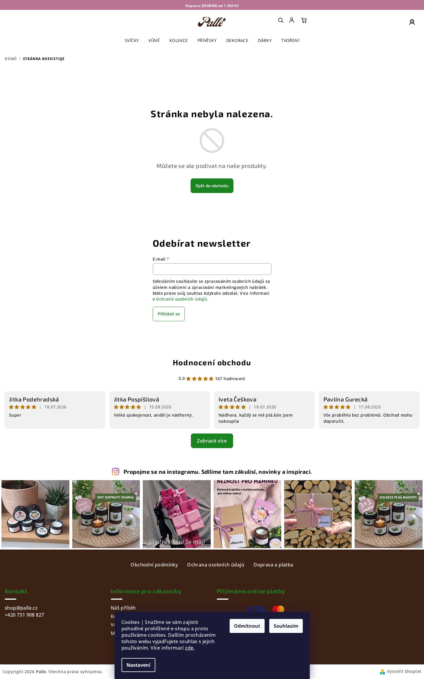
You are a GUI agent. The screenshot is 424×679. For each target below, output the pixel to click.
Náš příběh (123, 608)
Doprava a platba (273, 565)
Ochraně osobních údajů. (182, 299)
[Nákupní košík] (304, 20)
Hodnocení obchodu (212, 362)
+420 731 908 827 (24, 615)
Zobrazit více (212, 441)
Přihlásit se (169, 314)
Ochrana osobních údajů (215, 565)
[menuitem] (292, 20)
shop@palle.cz (21, 608)
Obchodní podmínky (154, 565)
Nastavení (138, 665)
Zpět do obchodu (212, 185)
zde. (190, 648)
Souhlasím (286, 626)
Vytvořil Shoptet (404, 671)
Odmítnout (247, 626)
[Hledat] (280, 20)
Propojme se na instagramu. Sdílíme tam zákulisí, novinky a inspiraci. (218, 471)
